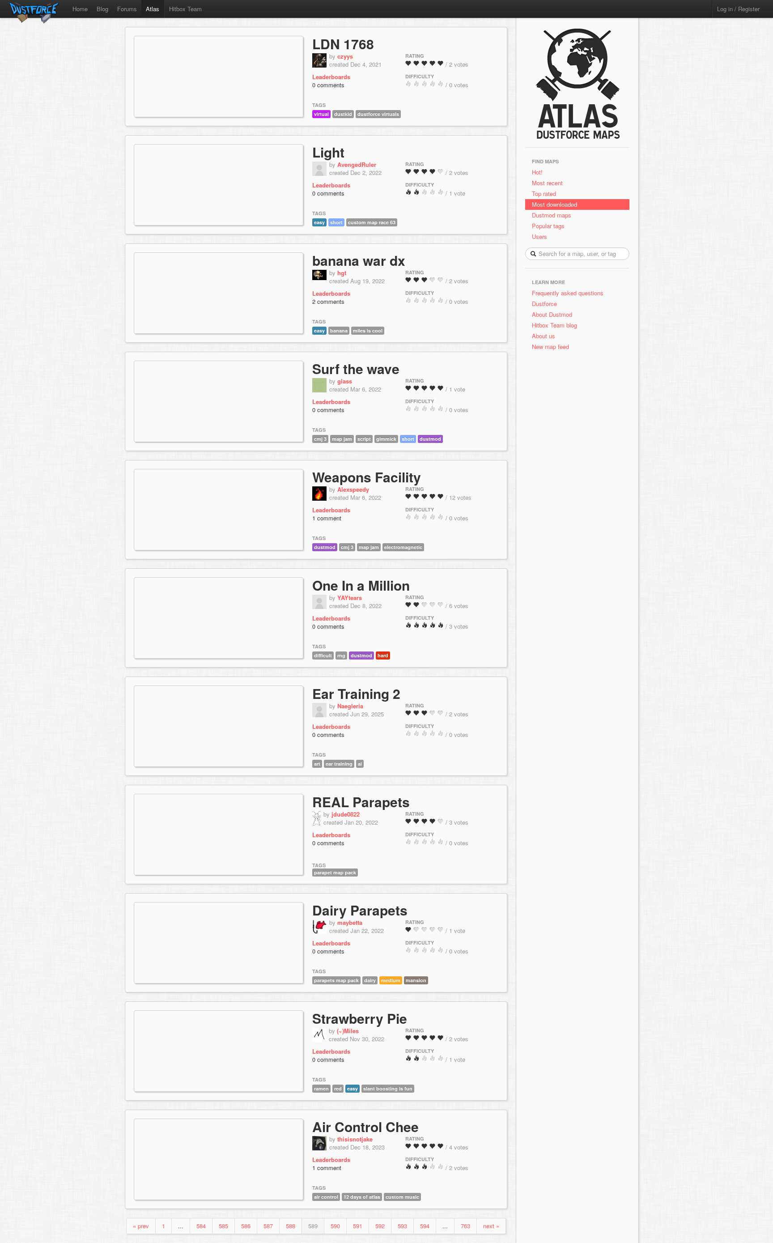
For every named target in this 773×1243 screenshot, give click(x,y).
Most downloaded (554, 204)
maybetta (349, 922)
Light (328, 152)
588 (290, 1226)
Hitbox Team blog (554, 325)
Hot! (537, 172)
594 (424, 1226)
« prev (141, 1226)
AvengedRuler (356, 164)
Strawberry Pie (359, 1018)
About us (543, 336)
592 (380, 1226)
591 (357, 1226)
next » (491, 1226)
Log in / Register (738, 8)
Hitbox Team (185, 8)
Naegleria (350, 706)
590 (335, 1226)
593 (402, 1226)
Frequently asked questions (567, 293)
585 (223, 1226)
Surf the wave (355, 368)
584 (201, 1226)
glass (344, 381)
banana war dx (358, 260)
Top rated (544, 193)
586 (246, 1226)
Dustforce (544, 303)
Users (539, 236)
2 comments (328, 301)
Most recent (547, 183)
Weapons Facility (366, 476)
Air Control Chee (365, 1126)
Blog (102, 8)
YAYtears (349, 597)
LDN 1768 (343, 43)
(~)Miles (348, 1030)
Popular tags (548, 225)
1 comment (326, 518)
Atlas (152, 8)
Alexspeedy (353, 489)
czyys (345, 56)
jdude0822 (345, 814)
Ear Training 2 (356, 693)
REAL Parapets (361, 801)
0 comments (328, 85)
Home (80, 8)
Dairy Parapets (360, 909)
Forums (127, 8)
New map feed (552, 346)
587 (268, 1226)
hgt (341, 272)
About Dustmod (552, 314)
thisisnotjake (355, 1139)
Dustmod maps (551, 215)
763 (465, 1226)
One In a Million (361, 585)
